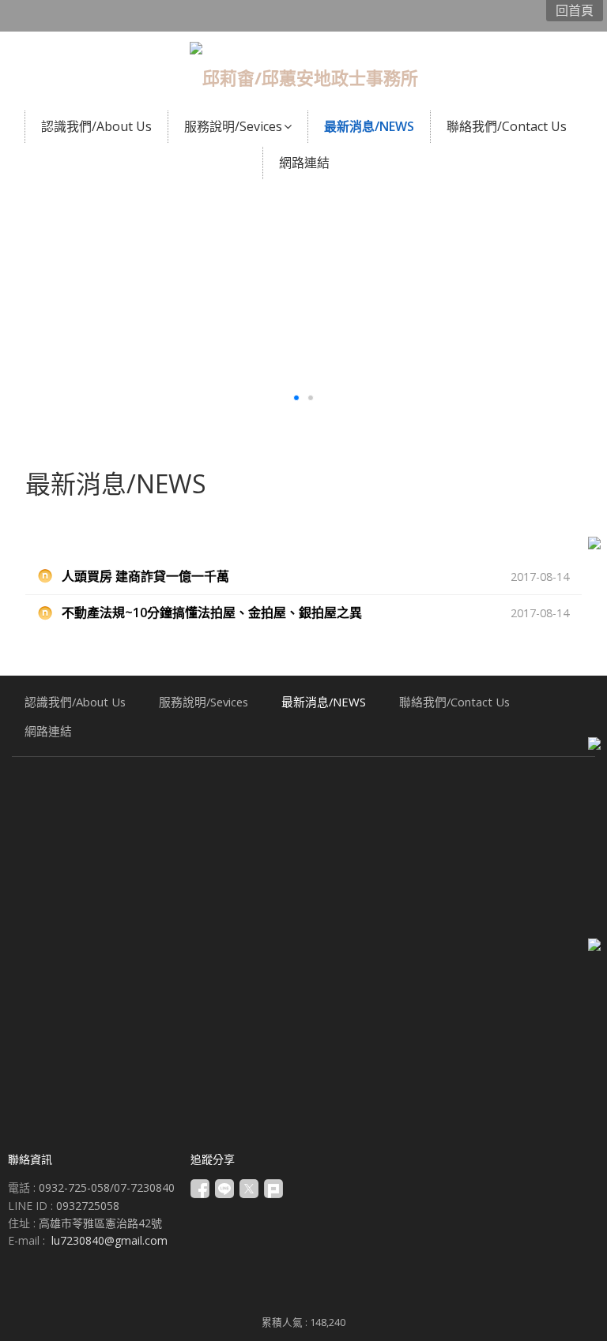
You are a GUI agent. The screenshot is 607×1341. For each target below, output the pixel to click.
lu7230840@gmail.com (109, 1240)
